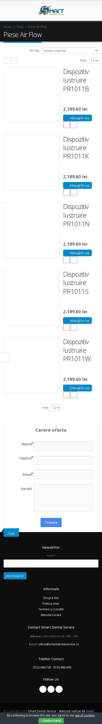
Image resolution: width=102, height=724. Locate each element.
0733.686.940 (62, 667)
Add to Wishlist (66, 124)
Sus (11, 533)
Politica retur (51, 603)
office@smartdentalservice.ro (59, 644)
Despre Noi (51, 598)
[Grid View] (7, 60)
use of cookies (84, 715)
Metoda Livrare (51, 615)
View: (83, 60)
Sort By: (34, 50)
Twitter (51, 689)
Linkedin (59, 689)
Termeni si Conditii (51, 609)
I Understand (51, 721)
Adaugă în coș (79, 118)
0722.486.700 (42, 667)
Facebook (42, 689)
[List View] (14, 60)
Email (51, 555)
